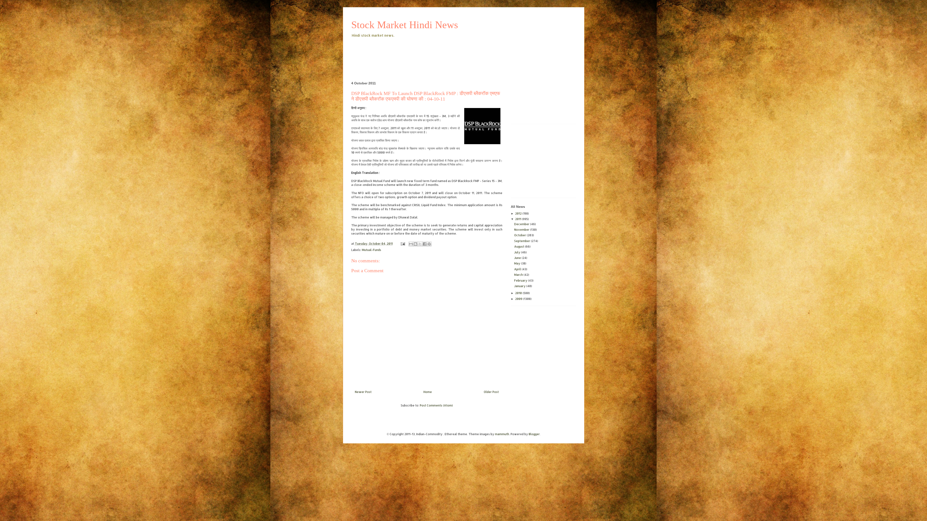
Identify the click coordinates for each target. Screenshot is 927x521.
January (520, 286)
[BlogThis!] (415, 244)
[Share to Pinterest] (429, 244)
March (519, 275)
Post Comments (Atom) (436, 405)
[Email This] (410, 244)
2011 (518, 219)
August (519, 246)
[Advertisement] (439, 51)
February (521, 280)
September (522, 241)
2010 (519, 293)
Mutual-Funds (371, 250)
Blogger (534, 434)
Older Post (491, 392)
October (520, 235)
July (517, 252)
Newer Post (363, 392)
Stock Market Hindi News (404, 24)
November (522, 229)
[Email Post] (402, 243)
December (522, 224)
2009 (519, 299)
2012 (518, 213)
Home (427, 392)
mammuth (502, 434)
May (517, 263)
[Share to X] (420, 244)
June (518, 258)
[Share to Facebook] (424, 244)
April (518, 269)
